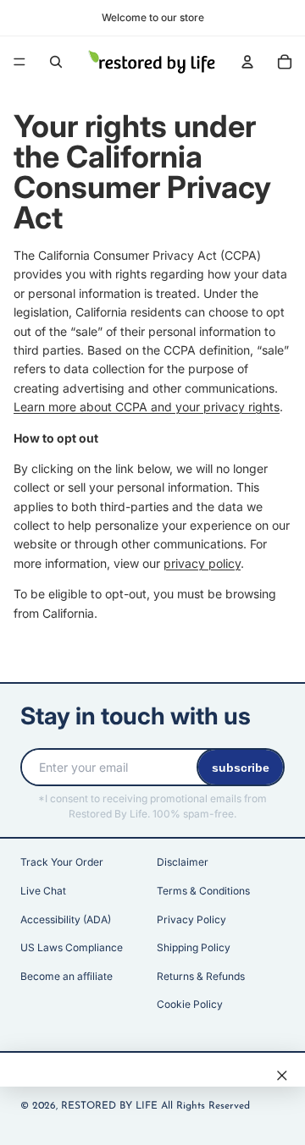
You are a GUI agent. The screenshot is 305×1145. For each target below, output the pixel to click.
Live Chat (43, 890)
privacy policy (202, 563)
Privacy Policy (191, 919)
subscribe (240, 767)
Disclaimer (182, 862)
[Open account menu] (247, 61)
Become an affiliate (66, 976)
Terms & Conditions (203, 890)
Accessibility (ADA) (65, 919)
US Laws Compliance (71, 947)
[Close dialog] (282, 1075)
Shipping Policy (193, 947)
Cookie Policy (190, 1004)
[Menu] (19, 61)
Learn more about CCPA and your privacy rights (147, 406)
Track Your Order (61, 862)
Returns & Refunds (201, 976)
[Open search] (56, 61)
